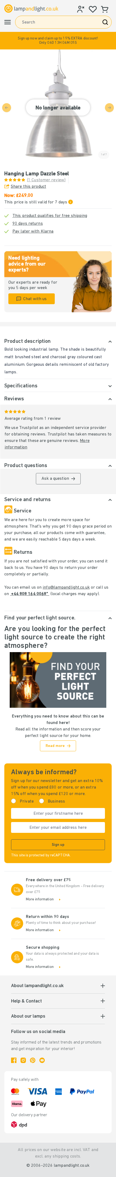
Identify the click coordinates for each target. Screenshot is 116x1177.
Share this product (28, 187)
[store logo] (31, 8)
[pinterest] (32, 1060)
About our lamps (28, 1016)
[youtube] (42, 1060)
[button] (58, 40)
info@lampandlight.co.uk (66, 587)
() (46, 180)
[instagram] (23, 1060)
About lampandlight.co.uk (37, 986)
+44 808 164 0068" (29, 594)
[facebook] (13, 1060)
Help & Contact (26, 1001)
